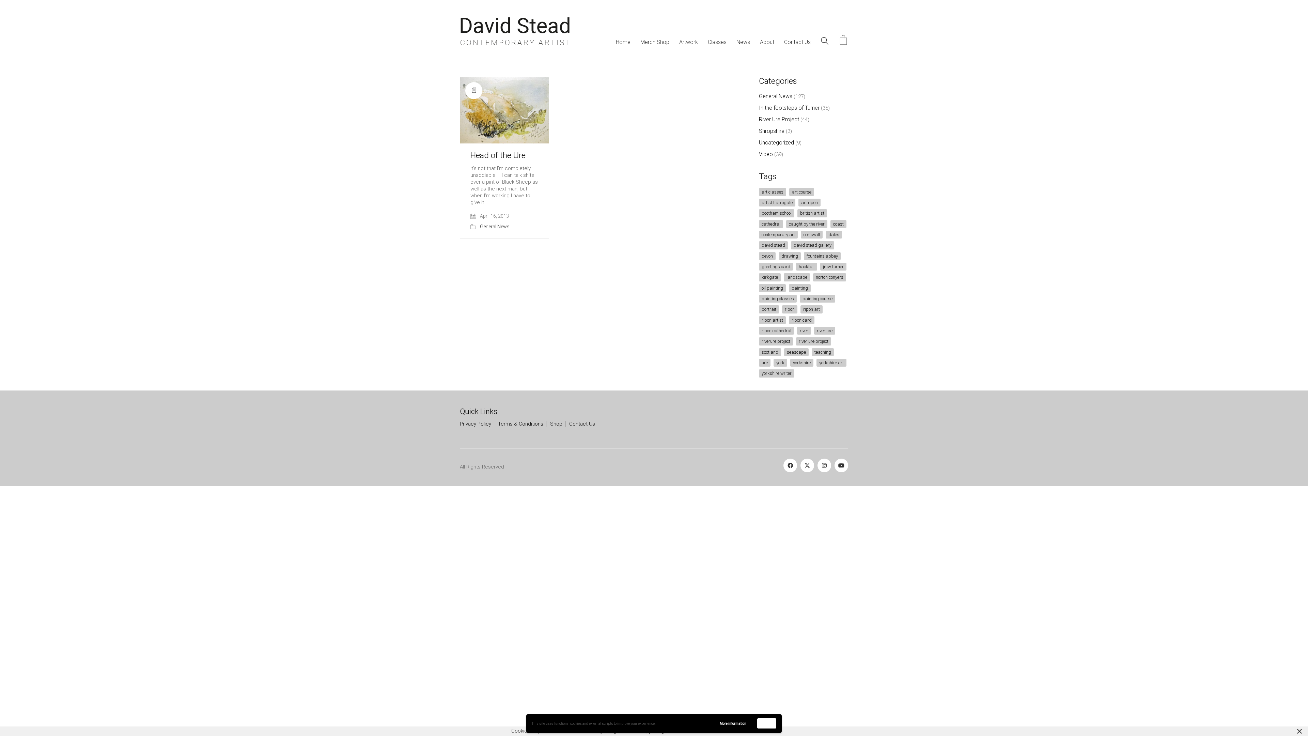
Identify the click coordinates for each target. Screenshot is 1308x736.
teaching (822, 352)
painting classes (778, 298)
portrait (769, 309)
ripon (790, 309)
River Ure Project (779, 119)
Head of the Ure (498, 155)
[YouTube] (841, 465)
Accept (767, 723)
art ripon (809, 202)
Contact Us (582, 424)
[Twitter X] (807, 465)
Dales (833, 234)
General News (495, 226)
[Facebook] (790, 465)
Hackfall (806, 266)
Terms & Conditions (520, 424)
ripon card (802, 320)
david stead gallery (812, 245)
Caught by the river (807, 224)
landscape (797, 277)
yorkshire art (831, 362)
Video (766, 154)
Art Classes (772, 192)
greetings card (776, 266)
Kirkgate (770, 277)
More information (733, 723)
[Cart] (843, 40)
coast (838, 224)
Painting (800, 288)
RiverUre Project (776, 341)
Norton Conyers (829, 277)
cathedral (771, 224)
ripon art (811, 309)
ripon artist (772, 320)
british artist (812, 213)
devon (767, 256)
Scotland (770, 352)
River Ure (824, 330)
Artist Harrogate (777, 202)
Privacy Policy (475, 424)
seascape (796, 352)
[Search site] (824, 42)
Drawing (789, 256)
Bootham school (777, 213)
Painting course (817, 298)
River (804, 330)
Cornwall (812, 234)
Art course (801, 192)
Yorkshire (802, 362)
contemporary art (778, 234)
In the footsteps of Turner (789, 108)
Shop (556, 424)
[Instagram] (824, 465)
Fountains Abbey (822, 256)
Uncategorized (776, 142)
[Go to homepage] (515, 31)
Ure (765, 362)
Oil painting (772, 288)
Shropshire (771, 131)
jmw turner (833, 266)
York (780, 362)
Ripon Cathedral (776, 330)
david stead (773, 245)
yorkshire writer (777, 373)
